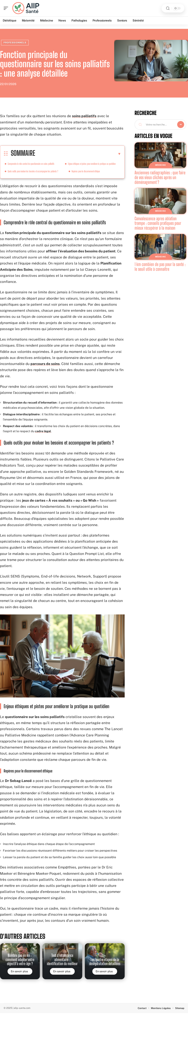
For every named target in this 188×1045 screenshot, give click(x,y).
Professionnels (14, 42)
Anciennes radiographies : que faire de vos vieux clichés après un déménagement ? (160, 177)
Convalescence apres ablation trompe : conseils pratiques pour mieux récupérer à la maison (158, 223)
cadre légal (43, 431)
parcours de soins (45, 364)
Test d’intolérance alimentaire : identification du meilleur (62, 959)
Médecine (160, 165)
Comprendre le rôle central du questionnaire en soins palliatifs (31, 163)
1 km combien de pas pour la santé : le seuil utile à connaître (160, 267)
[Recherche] (167, 8)
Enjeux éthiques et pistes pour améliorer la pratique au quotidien (92, 163)
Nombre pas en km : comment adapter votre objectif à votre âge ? (20, 959)
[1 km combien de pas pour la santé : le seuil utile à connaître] (160, 247)
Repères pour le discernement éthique (86, 171)
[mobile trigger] (7, 8)
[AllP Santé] (26, 8)
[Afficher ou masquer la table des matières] (78, 154)
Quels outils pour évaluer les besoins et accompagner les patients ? (33, 171)
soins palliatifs (84, 116)
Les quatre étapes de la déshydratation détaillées (104, 961)
